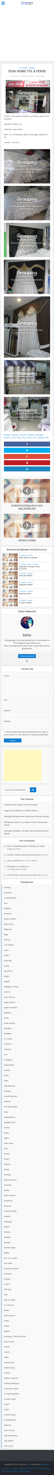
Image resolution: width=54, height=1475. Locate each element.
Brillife (31, 435)
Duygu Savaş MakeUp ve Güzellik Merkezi (21, 810)
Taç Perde (27, 437)
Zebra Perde (44, 437)
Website (7, 721)
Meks (29, 1464)
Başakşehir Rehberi (27, 1468)
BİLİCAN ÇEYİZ (25, 593)
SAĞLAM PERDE (25, 575)
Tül (35, 437)
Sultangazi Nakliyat (43, 1468)
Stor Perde (17, 437)
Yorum (6, 675)
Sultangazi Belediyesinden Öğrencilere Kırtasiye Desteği (26, 816)
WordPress (45, 1464)
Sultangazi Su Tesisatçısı (17, 866)
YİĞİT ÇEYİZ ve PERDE (28, 558)
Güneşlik (39, 435)
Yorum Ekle (40, 76)
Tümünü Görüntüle (27, 656)
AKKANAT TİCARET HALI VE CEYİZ (29, 567)
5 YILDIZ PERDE (25, 603)
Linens (7, 437)
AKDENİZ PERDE (26, 585)
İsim (6, 700)
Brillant (8, 435)
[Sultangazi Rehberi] (27, 3)
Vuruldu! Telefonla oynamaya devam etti (23, 855)
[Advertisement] (27, 34)
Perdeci (32, 68)
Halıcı (29, 564)
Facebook (14, 1468)
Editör (31, 76)
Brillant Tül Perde (20, 435)
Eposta (7, 710)
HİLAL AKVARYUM (14, 860)
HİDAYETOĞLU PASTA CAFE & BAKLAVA (23, 875)
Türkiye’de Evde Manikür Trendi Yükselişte (21, 804)
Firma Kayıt (5, 1468)
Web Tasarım (6, 1471)
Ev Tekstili (23, 68)
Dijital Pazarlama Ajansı (22, 1471)
